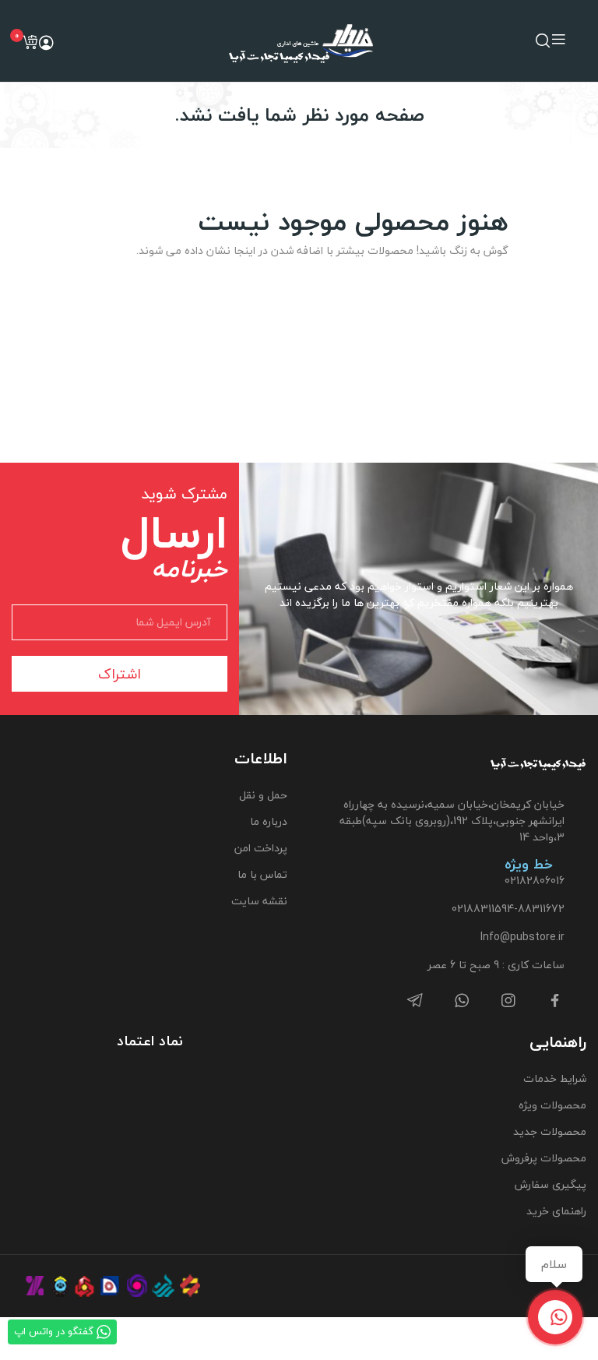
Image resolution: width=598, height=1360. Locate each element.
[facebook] (555, 1001)
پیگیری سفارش (550, 1184)
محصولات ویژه (552, 1105)
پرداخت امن (260, 848)
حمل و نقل (263, 795)
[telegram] (415, 1001)
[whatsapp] (462, 1001)
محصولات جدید (549, 1131)
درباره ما (268, 821)
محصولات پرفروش (543, 1158)
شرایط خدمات (554, 1078)
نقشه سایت (259, 901)
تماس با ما (262, 874)
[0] (29, 42)
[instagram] (508, 1001)
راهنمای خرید (556, 1211)
